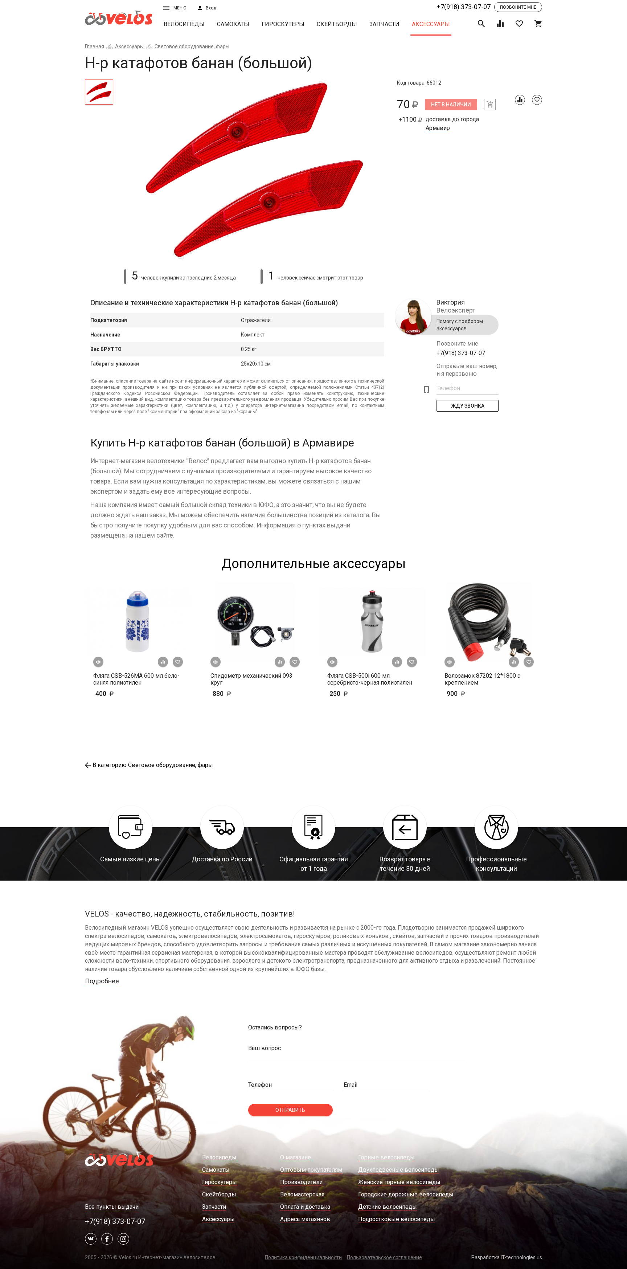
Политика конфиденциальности (303, 1257)
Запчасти (384, 24)
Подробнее (102, 981)
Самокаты (233, 24)
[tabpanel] (255, 170)
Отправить (290, 1110)
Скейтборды (337, 24)
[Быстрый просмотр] (98, 662)
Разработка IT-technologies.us (506, 1257)
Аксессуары (431, 24)
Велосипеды (184, 24)
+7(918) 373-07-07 (464, 7)
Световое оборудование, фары (192, 46)
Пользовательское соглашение (384, 1257)
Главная (94, 46)
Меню (179, 8)
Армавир (438, 128)
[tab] (99, 91)
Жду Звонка (467, 406)
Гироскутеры (283, 24)
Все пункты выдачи (112, 1206)
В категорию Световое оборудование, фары (153, 765)
